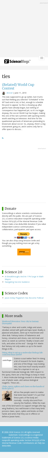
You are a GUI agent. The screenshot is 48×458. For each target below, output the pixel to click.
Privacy (5, 435)
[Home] (17, 62)
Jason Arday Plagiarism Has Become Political (24, 298)
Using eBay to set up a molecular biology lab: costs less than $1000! (22, 353)
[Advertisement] (24, 29)
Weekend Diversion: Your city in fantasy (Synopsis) (20, 322)
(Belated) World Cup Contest (18, 86)
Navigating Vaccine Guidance (17, 282)
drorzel (10, 93)
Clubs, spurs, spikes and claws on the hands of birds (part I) (23, 387)
